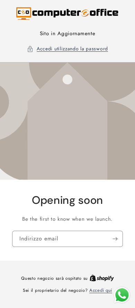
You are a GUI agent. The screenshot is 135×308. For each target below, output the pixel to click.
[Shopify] (102, 278)
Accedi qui (100, 290)
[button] (67, 48)
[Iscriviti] (115, 238)
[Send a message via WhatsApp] (122, 295)
